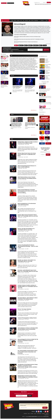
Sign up (48, 154)
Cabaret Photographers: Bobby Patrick (27, 318)
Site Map (47, 413)
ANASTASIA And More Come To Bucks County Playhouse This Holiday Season (27, 177)
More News (33, 389)
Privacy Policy (46, 416)
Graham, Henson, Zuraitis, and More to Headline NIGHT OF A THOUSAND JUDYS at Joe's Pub (27, 286)
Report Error (47, 414)
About (29, 413)
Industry (18, 20)
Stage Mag (36, 20)
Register (42, 20)
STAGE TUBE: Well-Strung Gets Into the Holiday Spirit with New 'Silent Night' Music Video (31, 124)
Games (32, 20)
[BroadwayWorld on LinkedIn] (41, 411)
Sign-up (44, 2)
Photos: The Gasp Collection (24, 309)
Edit (41, 45)
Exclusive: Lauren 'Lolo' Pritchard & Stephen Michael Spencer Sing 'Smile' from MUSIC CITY (44, 90)
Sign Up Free (46, 49)
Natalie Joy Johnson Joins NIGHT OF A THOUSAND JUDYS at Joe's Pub (27, 260)
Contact (32, 413)
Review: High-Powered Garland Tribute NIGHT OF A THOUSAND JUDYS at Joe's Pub (28, 215)
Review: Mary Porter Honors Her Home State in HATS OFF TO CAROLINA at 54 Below (29, 39)
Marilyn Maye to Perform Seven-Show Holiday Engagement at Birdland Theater (28, 376)
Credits (35, 45)
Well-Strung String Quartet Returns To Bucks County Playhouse (25, 41)
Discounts (48, 143)
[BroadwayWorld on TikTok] (43, 411)
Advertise (25, 413)
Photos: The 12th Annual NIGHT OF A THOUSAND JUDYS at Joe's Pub (17, 90)
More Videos (33, 135)
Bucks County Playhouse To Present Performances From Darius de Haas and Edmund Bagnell (27, 191)
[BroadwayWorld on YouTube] (48, 411)
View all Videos (42, 112)
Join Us (35, 413)
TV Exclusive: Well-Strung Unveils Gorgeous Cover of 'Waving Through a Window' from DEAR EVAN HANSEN (16, 124)
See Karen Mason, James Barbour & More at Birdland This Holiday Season (27, 298)
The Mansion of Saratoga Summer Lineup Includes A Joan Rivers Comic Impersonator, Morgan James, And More (28, 366)
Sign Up (29, 395)
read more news (48, 43)
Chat (21, 20)
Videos (21, 45)
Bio (16, 45)
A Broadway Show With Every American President (4, 84)
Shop (29, 20)
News (12, 20)
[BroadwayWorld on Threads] (45, 411)
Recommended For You (43, 56)
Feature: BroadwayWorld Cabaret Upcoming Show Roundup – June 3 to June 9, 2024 (28, 246)
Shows (15, 20)
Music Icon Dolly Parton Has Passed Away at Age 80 (4, 59)
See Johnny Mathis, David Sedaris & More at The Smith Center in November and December (27, 352)
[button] (50, 20)
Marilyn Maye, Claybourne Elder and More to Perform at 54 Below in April (27, 36)
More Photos (33, 110)
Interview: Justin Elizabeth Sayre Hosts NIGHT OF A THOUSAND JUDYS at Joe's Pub (28, 271)
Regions (43, 413)
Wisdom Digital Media (33, 416)
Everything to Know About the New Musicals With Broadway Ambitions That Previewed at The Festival (4, 75)
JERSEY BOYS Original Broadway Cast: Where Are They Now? (4, 67)
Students (26, 20)
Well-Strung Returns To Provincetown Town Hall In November (27, 204)
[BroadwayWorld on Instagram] (39, 411)
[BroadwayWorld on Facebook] (36, 411)
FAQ (45, 45)
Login (46, 20)
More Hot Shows (42, 143)
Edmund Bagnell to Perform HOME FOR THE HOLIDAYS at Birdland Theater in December (28, 340)
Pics (26, 45)
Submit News (39, 413)
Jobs (23, 20)
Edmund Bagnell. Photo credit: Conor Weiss (17, 87)
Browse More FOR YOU (45, 82)
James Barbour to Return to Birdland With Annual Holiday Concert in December (28, 328)
